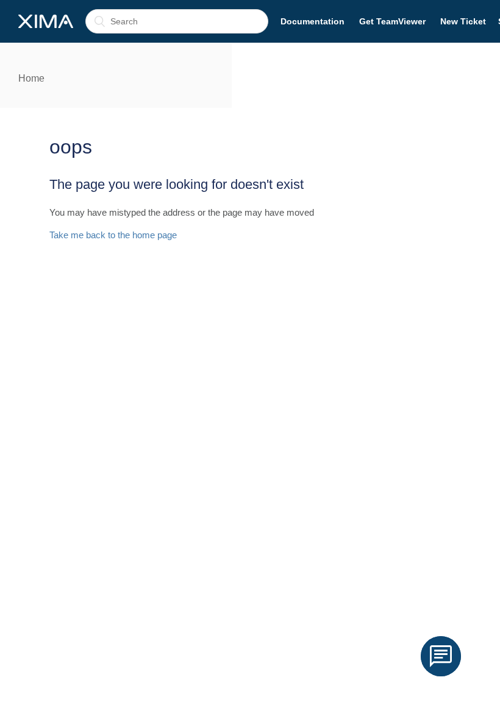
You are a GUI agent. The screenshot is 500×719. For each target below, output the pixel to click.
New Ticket (463, 21)
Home (31, 78)
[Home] (45, 21)
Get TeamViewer (392, 21)
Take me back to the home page (113, 235)
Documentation (312, 21)
